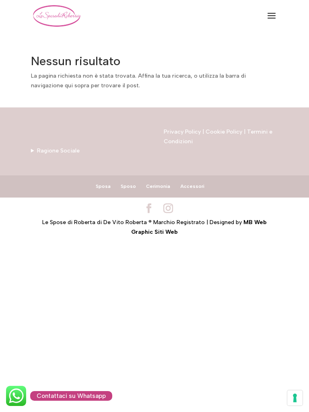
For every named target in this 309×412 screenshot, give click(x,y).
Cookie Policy (224, 131)
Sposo (128, 186)
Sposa (103, 186)
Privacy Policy (182, 131)
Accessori (192, 186)
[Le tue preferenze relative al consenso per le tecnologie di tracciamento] (295, 398)
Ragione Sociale (58, 150)
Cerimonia (158, 186)
